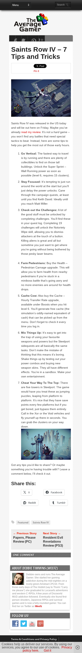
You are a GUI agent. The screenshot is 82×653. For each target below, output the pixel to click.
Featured (23, 522)
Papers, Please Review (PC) (24, 539)
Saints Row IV (41, 522)
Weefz (38, 606)
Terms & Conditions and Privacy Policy (34, 639)
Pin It (36, 71)
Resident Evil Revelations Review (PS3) (53, 541)
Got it (47, 650)
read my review (30, 132)
